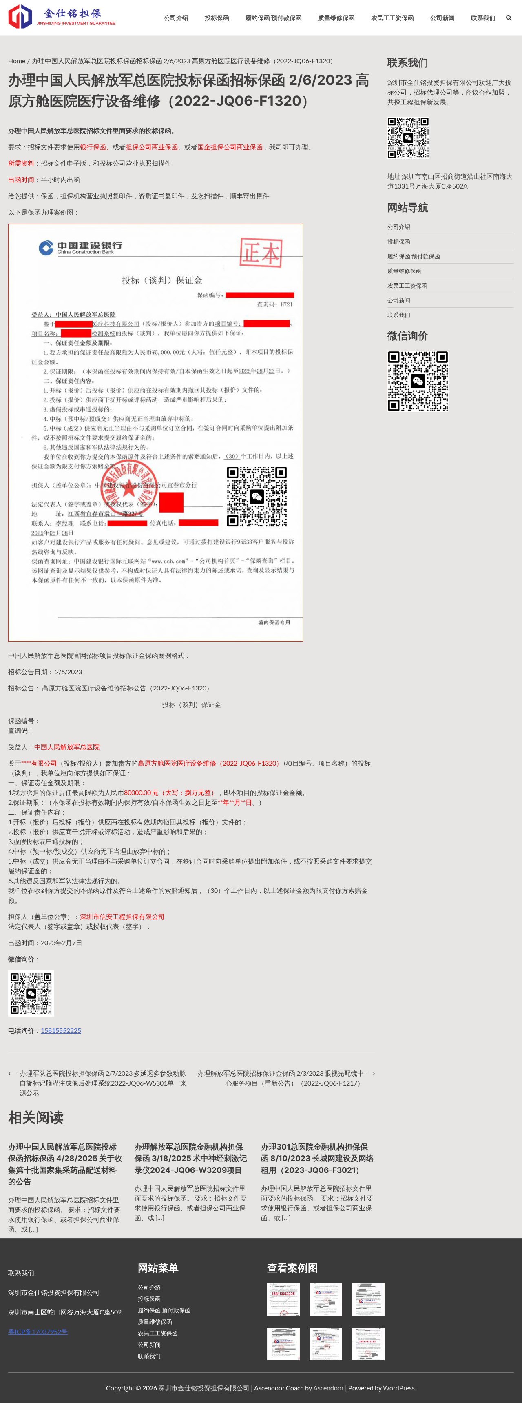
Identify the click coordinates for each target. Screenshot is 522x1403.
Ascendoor (328, 1388)
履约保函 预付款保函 (274, 17)
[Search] (509, 17)
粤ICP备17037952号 (38, 1331)
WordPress (399, 1388)
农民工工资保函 (392, 17)
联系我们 (483, 17)
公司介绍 (176, 17)
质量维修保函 (336, 17)
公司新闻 (442, 17)
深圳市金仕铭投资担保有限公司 (204, 1388)
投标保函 (217, 17)
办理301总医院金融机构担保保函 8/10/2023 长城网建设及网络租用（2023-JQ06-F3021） (317, 1158)
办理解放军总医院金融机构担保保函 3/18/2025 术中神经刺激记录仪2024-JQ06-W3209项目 (191, 1158)
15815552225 (61, 1030)
